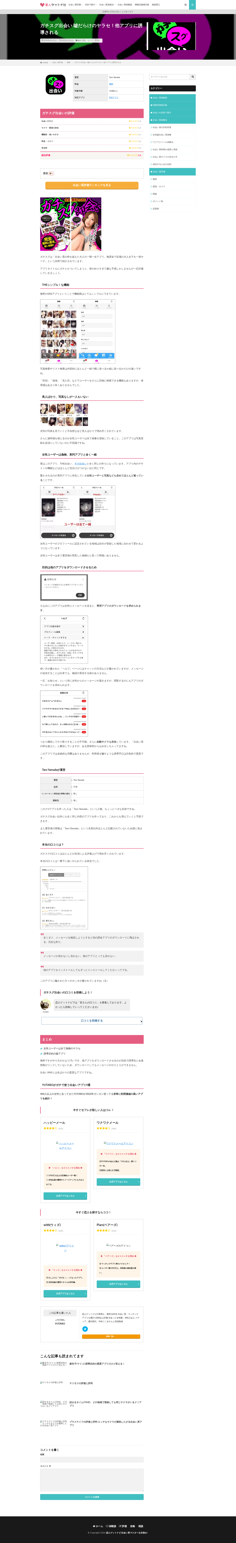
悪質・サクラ (87, 40)
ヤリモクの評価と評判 (81, 1383)
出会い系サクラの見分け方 (165, 157)
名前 (42, 1454)
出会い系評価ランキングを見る (92, 185)
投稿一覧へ (110, 1336)
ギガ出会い (80, 464)
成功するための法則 (162, 164)
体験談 (112, 1526)
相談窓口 (156, 5)
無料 (79, 40)
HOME (45, 63)
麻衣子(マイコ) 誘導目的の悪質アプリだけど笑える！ (97, 1364)
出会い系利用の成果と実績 (165, 150)
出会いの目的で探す (162, 113)
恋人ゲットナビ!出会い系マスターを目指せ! (127, 1533)
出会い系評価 (75, 5)
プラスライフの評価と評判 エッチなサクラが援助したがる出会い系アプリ (106, 1423)
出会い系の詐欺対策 (162, 127)
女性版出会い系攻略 (162, 135)
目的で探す (90, 5)
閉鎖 (155, 194)
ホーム (99, 1526)
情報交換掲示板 (142, 5)
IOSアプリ (114, 98)
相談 (140, 1526)
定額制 (156, 209)
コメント (45, 1466)
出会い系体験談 (125, 5)
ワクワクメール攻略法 (163, 142)
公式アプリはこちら (65, 1196)
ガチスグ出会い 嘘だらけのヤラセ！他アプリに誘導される (98, 62)
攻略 (132, 1526)
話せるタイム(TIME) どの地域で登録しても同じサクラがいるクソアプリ (105, 1404)
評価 (124, 1526)
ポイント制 (158, 201)
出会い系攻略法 (106, 5)
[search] (193, 77)
